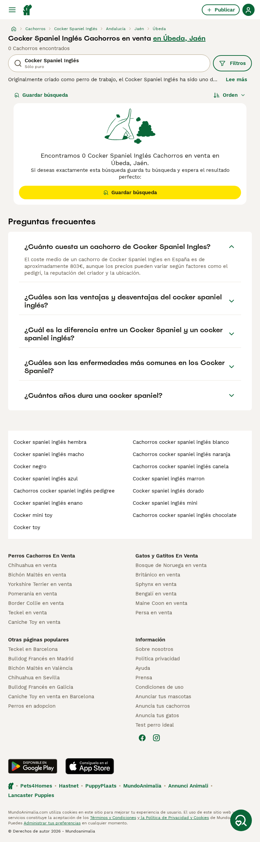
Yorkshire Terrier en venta (40, 584)
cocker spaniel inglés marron (168, 479)
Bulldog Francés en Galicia (40, 687)
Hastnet (69, 786)
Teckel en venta (27, 613)
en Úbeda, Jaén (179, 38)
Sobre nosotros (154, 649)
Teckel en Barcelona (33, 649)
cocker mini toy (33, 515)
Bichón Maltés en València (40, 668)
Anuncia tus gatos (157, 715)
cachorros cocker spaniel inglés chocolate (185, 515)
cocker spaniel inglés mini (165, 503)
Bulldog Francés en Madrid (40, 659)
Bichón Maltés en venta (37, 575)
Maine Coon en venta (161, 603)
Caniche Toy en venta (34, 622)
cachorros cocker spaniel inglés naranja (181, 454)
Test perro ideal (154, 725)
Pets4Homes (36, 786)
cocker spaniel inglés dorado (168, 491)
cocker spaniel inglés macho (49, 454)
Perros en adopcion (32, 706)
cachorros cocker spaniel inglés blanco (181, 442)
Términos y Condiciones (113, 817)
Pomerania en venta (32, 594)
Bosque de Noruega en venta (171, 565)
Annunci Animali (188, 786)
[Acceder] (248, 10)
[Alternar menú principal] (12, 10)
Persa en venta (153, 613)
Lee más (236, 79)
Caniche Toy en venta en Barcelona (51, 696)
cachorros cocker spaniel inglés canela (181, 466)
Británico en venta (157, 575)
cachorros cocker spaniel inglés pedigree (64, 491)
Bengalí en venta (155, 594)
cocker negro (30, 466)
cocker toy (27, 527)
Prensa (143, 678)
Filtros (238, 63)
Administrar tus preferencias (52, 823)
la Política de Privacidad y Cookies (174, 817)
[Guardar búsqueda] (241, 820)
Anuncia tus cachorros (162, 706)
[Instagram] (156, 738)
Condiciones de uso (159, 687)
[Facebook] (142, 738)
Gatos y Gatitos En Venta (166, 556)
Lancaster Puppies (31, 795)
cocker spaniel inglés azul (46, 479)
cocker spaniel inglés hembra (50, 442)
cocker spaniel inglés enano (48, 503)
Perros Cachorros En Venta (41, 556)
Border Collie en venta (36, 603)
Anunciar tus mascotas (163, 696)
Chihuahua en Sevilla (34, 678)
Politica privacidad (157, 659)
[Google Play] (32, 766)
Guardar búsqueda (45, 95)
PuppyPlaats (100, 786)
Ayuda (142, 668)
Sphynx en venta (155, 584)
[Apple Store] (90, 766)
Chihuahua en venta (32, 565)
